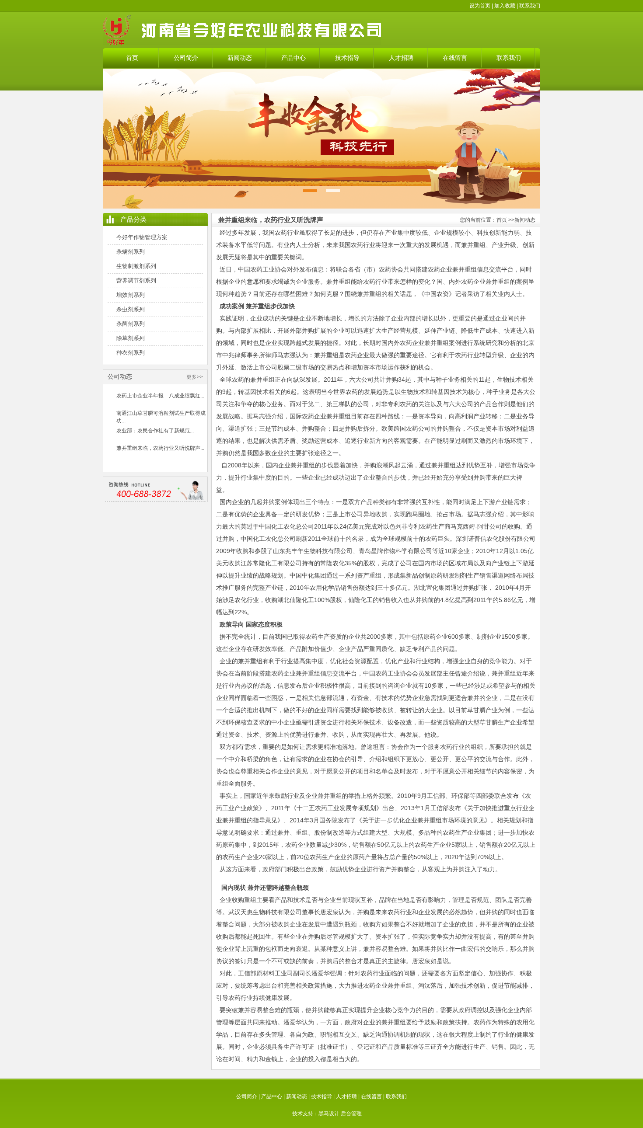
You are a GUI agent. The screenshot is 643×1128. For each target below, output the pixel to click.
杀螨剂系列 (130, 251)
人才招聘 (401, 58)
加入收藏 (504, 6)
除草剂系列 (130, 338)
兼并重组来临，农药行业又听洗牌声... (160, 448)
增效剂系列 (130, 295)
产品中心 (293, 58)
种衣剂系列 (130, 352)
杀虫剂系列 (130, 309)
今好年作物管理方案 (142, 237)
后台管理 (351, 1114)
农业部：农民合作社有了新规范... (155, 431)
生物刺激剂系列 (136, 266)
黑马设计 (328, 1114)
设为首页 (479, 6)
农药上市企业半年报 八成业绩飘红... (160, 396)
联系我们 (529, 6)
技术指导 (347, 58)
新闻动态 (239, 58)
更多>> (194, 377)
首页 (132, 58)
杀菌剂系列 (130, 323)
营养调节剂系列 (136, 280)
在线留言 (455, 58)
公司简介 (186, 58)
